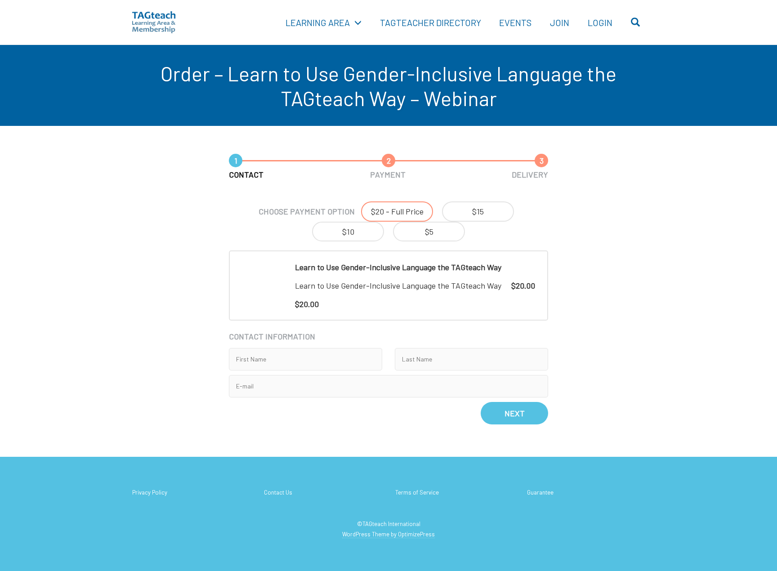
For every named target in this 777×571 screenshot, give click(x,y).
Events (515, 22)
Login (600, 22)
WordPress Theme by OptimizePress (388, 534)
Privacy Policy (149, 492)
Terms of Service (417, 492)
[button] (397, 211)
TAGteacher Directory (430, 22)
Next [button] (515, 413)
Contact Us (278, 492)
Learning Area (318, 22)
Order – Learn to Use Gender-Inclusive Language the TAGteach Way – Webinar (388, 85)
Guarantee (540, 492)
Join (559, 22)
